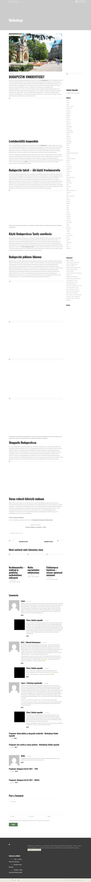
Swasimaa (68, 228)
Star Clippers (69, 222)
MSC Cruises (69, 183)
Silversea (75, 293)
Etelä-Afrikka (69, 130)
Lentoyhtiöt (68, 168)
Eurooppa (12, 35)
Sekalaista (68, 214)
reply (22, 615)
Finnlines (68, 138)
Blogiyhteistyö (74, 264)
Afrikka (68, 102)
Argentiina (68, 112)
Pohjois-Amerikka (70, 196)
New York (68, 186)
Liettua (67, 173)
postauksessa (44, 80)
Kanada (68, 149)
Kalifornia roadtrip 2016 (71, 276)
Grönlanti (68, 140)
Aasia (67, 100)
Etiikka (68, 134)
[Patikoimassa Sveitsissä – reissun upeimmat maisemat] (54, 559)
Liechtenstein (69, 171)
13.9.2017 (31, 575)
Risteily (72, 289)
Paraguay (68, 192)
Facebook (28, 527)
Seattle (71, 293)
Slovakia (68, 218)
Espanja (68, 128)
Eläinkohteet (69, 127)
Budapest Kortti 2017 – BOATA (28, 780)
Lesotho (67, 170)
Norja (67, 188)
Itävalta (68, 147)
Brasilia (68, 121)
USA (67, 241)
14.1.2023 (12, 870)
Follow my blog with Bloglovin (16, 517)
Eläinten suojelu (69, 267)
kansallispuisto (69, 280)
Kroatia (68, 162)
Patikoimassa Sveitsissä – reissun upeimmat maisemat (54, 571)
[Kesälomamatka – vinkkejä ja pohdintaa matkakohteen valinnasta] (17, 559)
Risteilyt (68, 201)
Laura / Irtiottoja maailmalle (31, 683)
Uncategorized (69, 235)
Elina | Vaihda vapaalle (15, 581)
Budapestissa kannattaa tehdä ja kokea (42, 520)
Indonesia (68, 143)
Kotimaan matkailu (70, 158)
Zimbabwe (68, 248)
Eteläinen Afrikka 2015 (71, 273)
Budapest (12, 533)
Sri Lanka (68, 220)
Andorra (68, 110)
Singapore (68, 216)
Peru (67, 194)
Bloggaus (68, 115)
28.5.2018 (12, 580)
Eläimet (68, 125)
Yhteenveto (77, 298)
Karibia (68, 151)
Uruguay (68, 239)
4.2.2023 (11, 864)
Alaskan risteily (69, 106)
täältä (25, 161)
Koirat (67, 155)
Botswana (68, 266)
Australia (68, 113)
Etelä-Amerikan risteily (71, 269)
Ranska (68, 199)
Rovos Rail (68, 291)
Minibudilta (43, 145)
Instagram (39, 527)
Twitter (44, 527)
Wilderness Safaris (70, 298)
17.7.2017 (12, 74)
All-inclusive (69, 108)
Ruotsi (67, 207)
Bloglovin (33, 527)
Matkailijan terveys (70, 177)
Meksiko (68, 179)
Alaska (67, 104)
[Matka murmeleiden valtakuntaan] (36, 559)
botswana (68, 119)
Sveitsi (67, 226)
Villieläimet (68, 242)
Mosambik (68, 181)
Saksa (67, 211)
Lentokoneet (69, 166)
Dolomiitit (68, 123)
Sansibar (68, 213)
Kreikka (68, 160)
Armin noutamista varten (28, 246)
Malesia (68, 175)
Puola (67, 198)
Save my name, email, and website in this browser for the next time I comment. (29, 820)
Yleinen (68, 246)
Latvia (67, 164)
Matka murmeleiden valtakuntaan (33, 570)
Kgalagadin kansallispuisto (72, 153)
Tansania (68, 229)
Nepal (67, 185)
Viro (67, 244)
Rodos (67, 205)
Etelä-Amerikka (69, 132)
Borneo (67, 117)
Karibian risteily (70, 282)
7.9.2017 (49, 577)
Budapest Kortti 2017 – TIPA (27, 768)
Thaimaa (68, 233)
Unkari (20, 35)
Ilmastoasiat (69, 142)
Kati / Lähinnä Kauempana (30, 642)
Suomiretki (78, 294)
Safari (67, 293)
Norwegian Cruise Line (71, 190)
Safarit (67, 209)
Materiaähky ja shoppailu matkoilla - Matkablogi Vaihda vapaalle (33, 734)
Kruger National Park (71, 284)
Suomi (67, 224)
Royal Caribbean (75, 291)
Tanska (68, 231)
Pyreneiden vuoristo (73, 287)
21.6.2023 (12, 859)
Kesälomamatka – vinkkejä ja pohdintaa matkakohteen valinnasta (17, 572)
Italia (67, 145)
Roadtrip (68, 203)
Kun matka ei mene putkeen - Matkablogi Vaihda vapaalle (38, 744)
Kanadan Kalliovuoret (75, 278)
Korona (68, 156)
